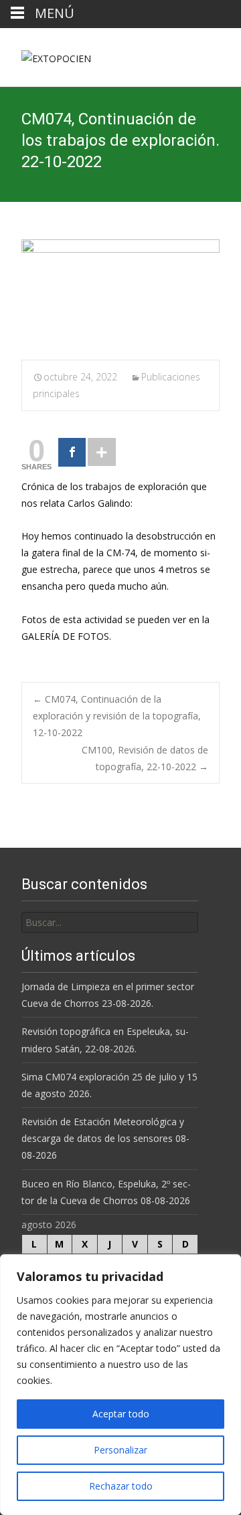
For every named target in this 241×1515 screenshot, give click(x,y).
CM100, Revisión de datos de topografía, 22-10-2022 (145, 758)
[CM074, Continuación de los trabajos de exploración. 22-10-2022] (120, 290)
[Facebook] (72, 452)
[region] (120, 1384)
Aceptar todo (120, 1413)
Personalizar (120, 1449)
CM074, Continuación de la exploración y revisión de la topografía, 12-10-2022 (117, 716)
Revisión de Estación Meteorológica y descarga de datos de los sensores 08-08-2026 (105, 1138)
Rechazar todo (121, 1486)
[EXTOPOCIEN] (45, 55)
